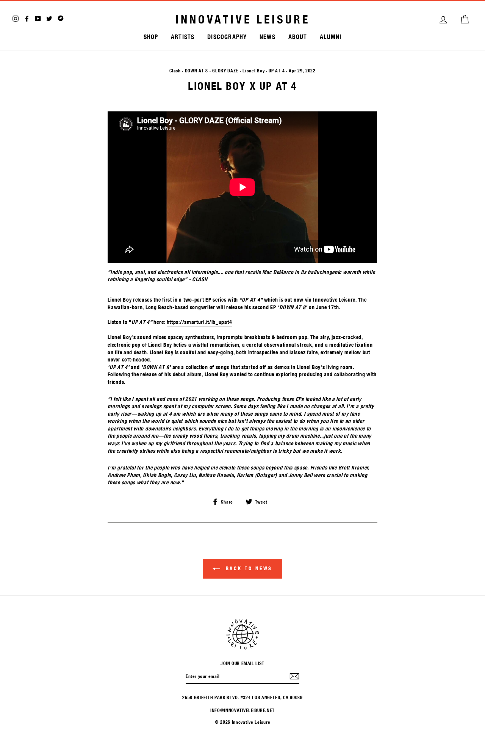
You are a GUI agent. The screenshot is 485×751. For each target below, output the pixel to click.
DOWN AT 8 (196, 70)
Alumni (330, 37)
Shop (151, 37)
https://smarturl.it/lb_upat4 (199, 322)
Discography (227, 37)
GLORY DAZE (225, 70)
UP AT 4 (277, 70)
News (267, 37)
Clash (175, 70)
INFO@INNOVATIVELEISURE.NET (242, 710)
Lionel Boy (253, 70)
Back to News (248, 568)
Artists (182, 37)
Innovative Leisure (242, 19)
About (297, 37)
